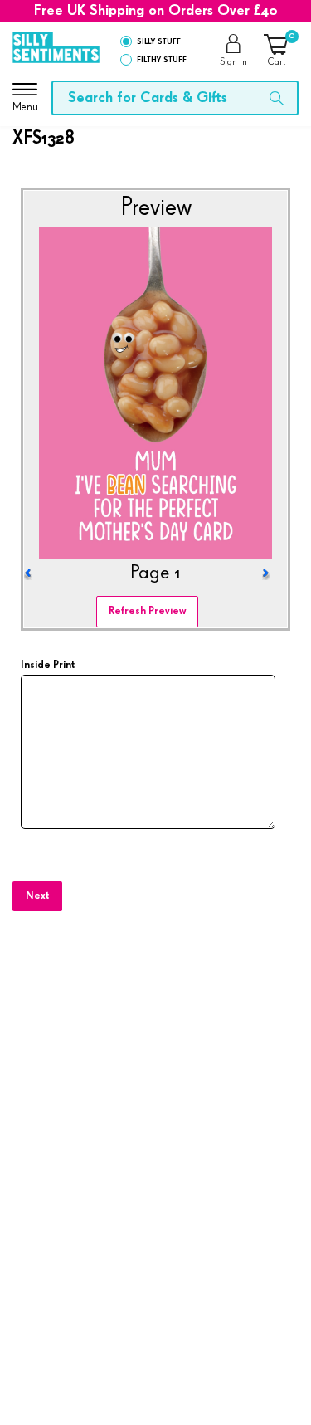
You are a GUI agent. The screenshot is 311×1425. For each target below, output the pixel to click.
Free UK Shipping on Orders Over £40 (156, 10)
